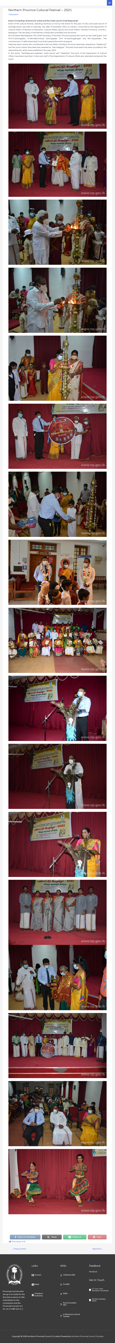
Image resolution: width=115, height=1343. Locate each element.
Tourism (37, 1275)
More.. (19, 1309)
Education (14, 14)
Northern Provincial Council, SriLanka (87, 1336)
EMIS (65, 1293)
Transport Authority (38, 1294)
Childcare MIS (69, 1275)
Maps (36, 1284)
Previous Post (19, 1249)
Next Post (97, 1249)
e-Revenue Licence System (71, 1315)
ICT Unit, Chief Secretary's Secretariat (100, 1290)
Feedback (93, 1272)
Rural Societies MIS (69, 1304)
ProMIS (66, 1284)
